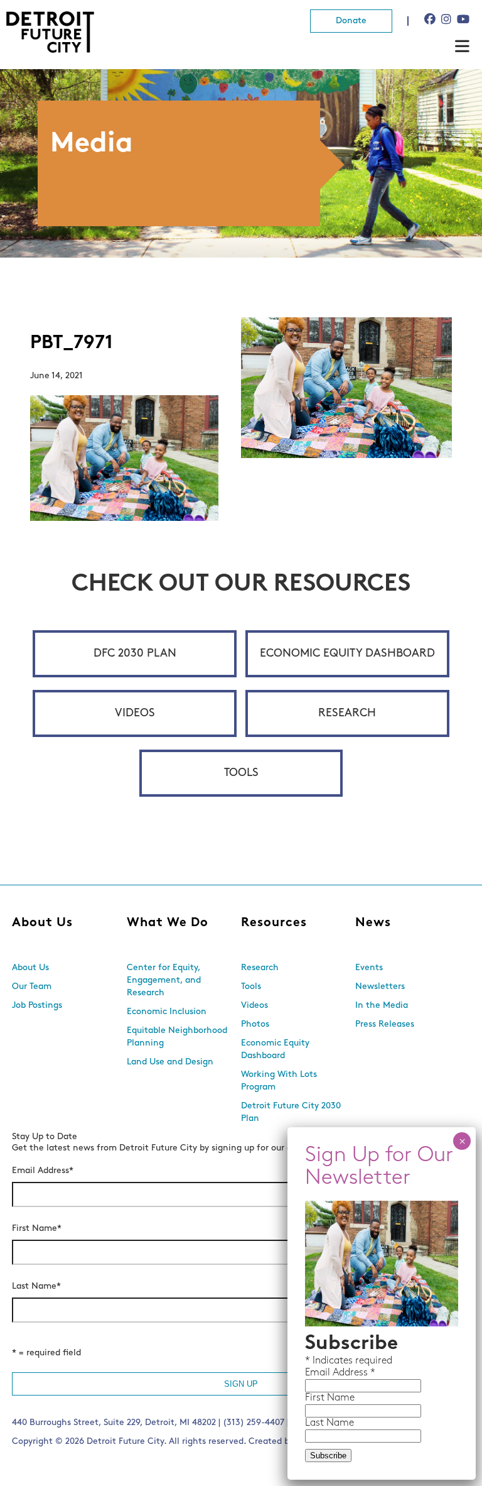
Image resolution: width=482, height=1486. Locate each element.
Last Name (36, 1286)
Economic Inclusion (166, 1012)
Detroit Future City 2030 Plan (291, 1112)
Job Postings (37, 1005)
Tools (241, 773)
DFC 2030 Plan (135, 654)
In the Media (381, 1005)
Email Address (42, 1171)
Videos (135, 713)
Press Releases (384, 1024)
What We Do (167, 923)
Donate (351, 21)
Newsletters (380, 987)
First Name (37, 1228)
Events (369, 968)
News (373, 923)
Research (347, 713)
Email (319, 1373)
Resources (274, 923)
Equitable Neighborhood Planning (177, 1037)
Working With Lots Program (279, 1081)
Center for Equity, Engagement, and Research (164, 980)
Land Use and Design (170, 1062)
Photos (255, 1024)
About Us (42, 923)
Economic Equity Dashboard (347, 654)
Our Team (31, 987)
